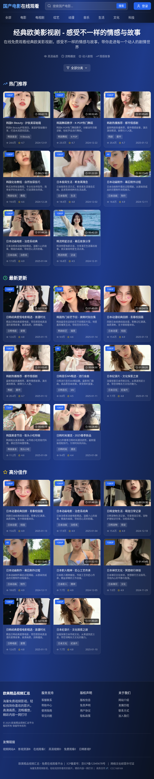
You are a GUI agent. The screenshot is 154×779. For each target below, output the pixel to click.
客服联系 (47, 700)
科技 (131, 17)
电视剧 (39, 17)
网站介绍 (124, 700)
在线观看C (39, 749)
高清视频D (55, 749)
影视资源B (24, 749)
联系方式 (124, 710)
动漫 (71, 17)
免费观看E (70, 749)
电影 (23, 17)
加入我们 (124, 715)
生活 (101, 17)
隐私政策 (85, 715)
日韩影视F (85, 749)
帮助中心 (47, 705)
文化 (116, 17)
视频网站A (9, 749)
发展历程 (124, 705)
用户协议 (85, 710)
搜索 (121, 6)
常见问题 (47, 715)
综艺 (56, 17)
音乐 (86, 17)
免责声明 (85, 705)
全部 (8, 17)
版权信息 (85, 700)
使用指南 (47, 710)
